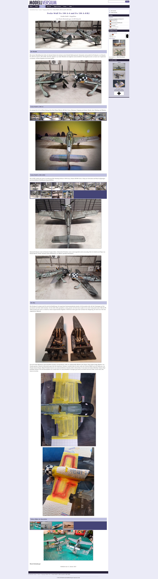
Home (31, 6)
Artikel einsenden (114, 12)
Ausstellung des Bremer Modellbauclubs (115, 22)
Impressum (76, 577)
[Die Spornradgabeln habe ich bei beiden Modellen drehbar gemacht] (46, 526)
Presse (64, 6)
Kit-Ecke (49, 6)
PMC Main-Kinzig (112, 25)
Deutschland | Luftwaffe (119, 90)
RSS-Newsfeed (113, 10)
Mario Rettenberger (121, 57)
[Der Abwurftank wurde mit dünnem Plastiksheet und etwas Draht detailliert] (57, 526)
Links (79, 577)
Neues (36, 6)
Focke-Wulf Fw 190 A (119, 89)
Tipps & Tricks (57, 6)
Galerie (42, 6)
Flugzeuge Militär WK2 (47, 9)
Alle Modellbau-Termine (113, 28)
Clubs (70, 6)
